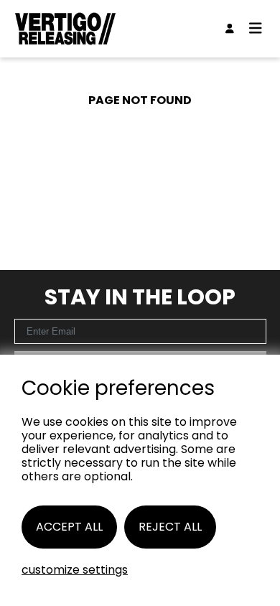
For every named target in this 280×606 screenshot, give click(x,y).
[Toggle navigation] (255, 29)
